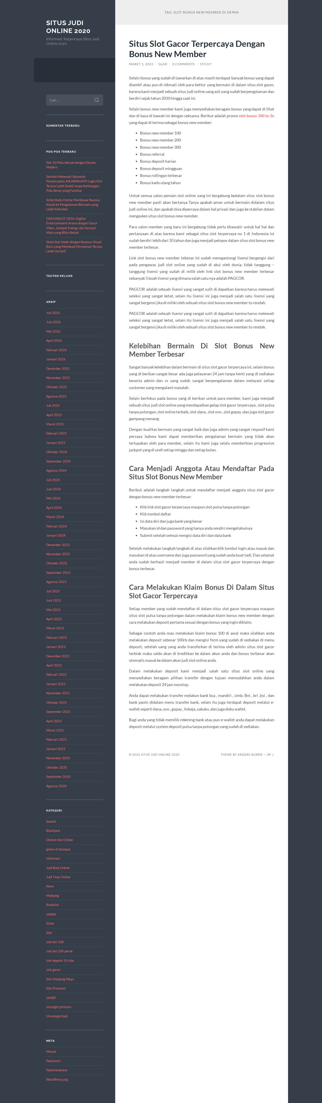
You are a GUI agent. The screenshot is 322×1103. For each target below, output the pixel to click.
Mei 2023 (53, 610)
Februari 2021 (56, 739)
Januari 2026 (55, 359)
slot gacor (53, 970)
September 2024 (58, 461)
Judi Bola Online (58, 868)
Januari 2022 (55, 684)
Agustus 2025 (56, 396)
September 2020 (58, 776)
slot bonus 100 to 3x (256, 115)
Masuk (51, 1051)
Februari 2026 (56, 350)
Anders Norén (250, 754)
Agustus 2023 (56, 582)
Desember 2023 (58, 545)
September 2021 (58, 712)
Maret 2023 (55, 628)
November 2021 (58, 693)
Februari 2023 (56, 637)
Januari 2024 (55, 535)
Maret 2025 (55, 424)
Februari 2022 (56, 674)
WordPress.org (57, 1079)
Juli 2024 (53, 480)
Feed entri (53, 1061)
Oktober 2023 (56, 563)
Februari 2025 (56, 433)
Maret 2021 (55, 730)
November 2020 (58, 758)
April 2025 (54, 415)
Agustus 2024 (56, 470)
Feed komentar (57, 1070)
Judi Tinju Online (58, 877)
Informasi (53, 858)
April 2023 (54, 619)
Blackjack (53, 830)
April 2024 (54, 508)
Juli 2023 (53, 591)
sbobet (51, 914)
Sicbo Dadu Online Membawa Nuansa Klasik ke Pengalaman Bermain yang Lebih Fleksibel (73, 204)
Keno (50, 886)
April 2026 (54, 340)
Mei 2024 (53, 498)
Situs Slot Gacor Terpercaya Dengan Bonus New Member (197, 48)
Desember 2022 (58, 656)
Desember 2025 (58, 368)
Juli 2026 (53, 313)
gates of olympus (58, 849)
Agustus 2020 (56, 786)
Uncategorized (56, 1016)
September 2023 (58, 572)
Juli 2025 (53, 405)
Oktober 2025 (56, 387)
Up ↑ (270, 754)
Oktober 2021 (56, 702)
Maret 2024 (55, 517)
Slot (49, 933)
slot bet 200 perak (59, 951)
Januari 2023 (55, 647)
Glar (162, 64)
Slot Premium (55, 988)
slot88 (51, 998)
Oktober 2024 (56, 452)
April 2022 (54, 665)
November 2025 (58, 378)
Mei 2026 (53, 331)
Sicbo (50, 923)
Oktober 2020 (56, 767)
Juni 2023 (53, 600)
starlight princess (58, 1007)
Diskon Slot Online (59, 840)
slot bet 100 (55, 942)
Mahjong (52, 895)
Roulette (52, 905)
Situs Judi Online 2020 (68, 27)
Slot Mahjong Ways (60, 979)
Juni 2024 (53, 489)
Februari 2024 (56, 526)
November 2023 (58, 554)
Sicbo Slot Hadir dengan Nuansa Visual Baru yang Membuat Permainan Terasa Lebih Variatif (74, 246)
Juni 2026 (53, 322)
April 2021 (54, 721)
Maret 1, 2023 (141, 64)
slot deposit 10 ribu (60, 960)
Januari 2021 (55, 749)
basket (51, 821)
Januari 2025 (55, 443)
